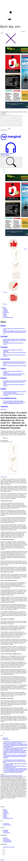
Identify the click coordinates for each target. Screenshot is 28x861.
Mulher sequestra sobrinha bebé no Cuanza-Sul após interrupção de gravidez (14, 766)
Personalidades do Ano (8, 398)
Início (4, 307)
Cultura (3, 368)
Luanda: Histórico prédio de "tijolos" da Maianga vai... (15, 339)
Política (3, 325)
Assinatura (4, 406)
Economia (4, 347)
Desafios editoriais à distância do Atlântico (12, 375)
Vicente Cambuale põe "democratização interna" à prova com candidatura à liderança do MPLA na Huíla (15, 769)
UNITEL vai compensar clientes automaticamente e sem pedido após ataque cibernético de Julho (15, 748)
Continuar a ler (4, 476)
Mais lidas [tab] (5, 738)
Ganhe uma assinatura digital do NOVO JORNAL (14, 402)
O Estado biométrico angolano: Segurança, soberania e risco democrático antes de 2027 (13, 771)
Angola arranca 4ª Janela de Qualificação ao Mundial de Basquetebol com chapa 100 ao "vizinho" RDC (14, 761)
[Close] (11, 43)
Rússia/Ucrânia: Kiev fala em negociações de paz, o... (14, 361)
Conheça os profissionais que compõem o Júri (13, 403)
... (3, 318)
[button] (15, 248)
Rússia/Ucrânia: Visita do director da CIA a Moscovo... (15, 365)
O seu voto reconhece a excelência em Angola (13, 401)
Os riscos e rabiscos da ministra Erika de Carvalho (11, 775)
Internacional (5, 359)
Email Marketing (4, 858)
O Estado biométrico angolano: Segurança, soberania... (15, 391)
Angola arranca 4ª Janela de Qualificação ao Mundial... (15, 380)
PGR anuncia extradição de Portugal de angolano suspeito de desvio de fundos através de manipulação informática (15, 756)
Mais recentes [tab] (6, 739)
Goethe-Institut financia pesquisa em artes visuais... (14, 373)
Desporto (4, 378)
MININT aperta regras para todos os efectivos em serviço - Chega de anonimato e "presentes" (15, 742)
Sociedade (4, 336)
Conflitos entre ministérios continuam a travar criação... (15, 330)
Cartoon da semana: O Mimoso (10, 392)
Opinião (3, 388)
